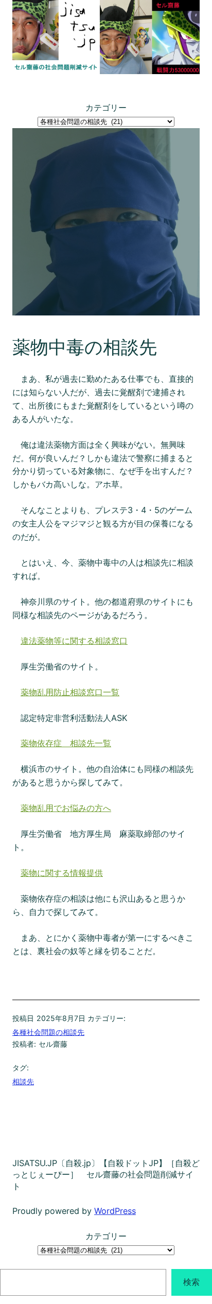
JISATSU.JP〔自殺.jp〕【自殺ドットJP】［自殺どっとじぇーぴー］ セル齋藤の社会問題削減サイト (106, 1174)
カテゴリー (106, 107)
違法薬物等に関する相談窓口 (74, 641)
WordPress (115, 1211)
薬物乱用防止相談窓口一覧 (70, 692)
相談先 (23, 1081)
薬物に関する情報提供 (62, 873)
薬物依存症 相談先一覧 (66, 743)
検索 (191, 1282)
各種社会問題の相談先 (48, 1032)
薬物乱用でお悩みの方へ (66, 808)
